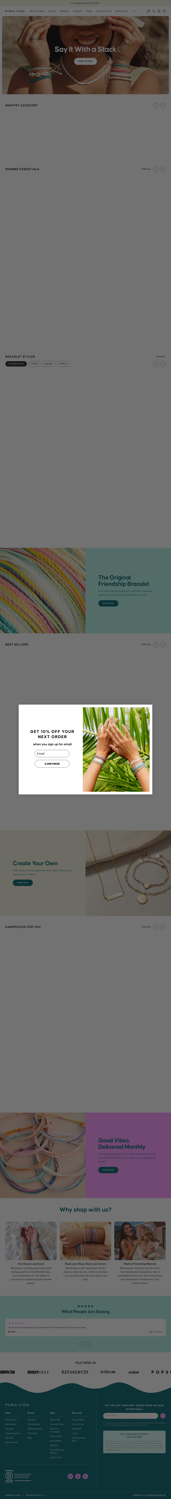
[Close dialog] (146, 710)
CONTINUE (52, 764)
